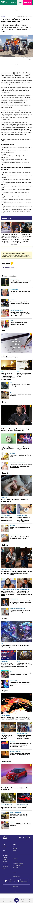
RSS (14, 870)
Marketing (15, 859)
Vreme (14, 850)
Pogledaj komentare (8, 267)
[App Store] (23, 881)
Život (4, 850)
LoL (2, 643)
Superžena (5, 859)
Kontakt (15, 872)
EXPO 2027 (12, 741)
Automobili (5, 866)
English (3, 733)
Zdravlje (5, 853)
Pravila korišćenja (18, 863)
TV (13, 846)
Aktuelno (3, 445)
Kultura (5, 857)
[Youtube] (29, 837)
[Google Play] (10, 881)
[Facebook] (20, 837)
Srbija (3, 16)
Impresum (15, 861)
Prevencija (4, 497)
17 (7, 289)
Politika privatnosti (18, 865)
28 (7, 279)
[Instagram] (26, 837)
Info (4, 844)
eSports (5, 861)
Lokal (4, 868)
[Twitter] (23, 837)
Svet (12, 320)
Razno (2, 355)
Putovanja (5, 855)
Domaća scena (4, 661)
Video (14, 844)
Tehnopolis (5, 864)
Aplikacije (15, 867)
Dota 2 (18, 661)
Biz (3, 848)
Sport (4, 846)
